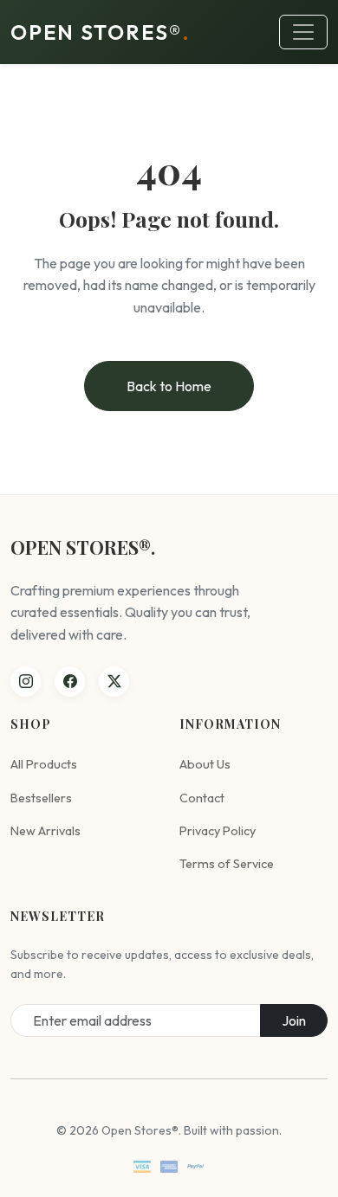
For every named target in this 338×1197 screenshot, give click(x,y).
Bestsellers (41, 798)
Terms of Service (226, 864)
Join (294, 1020)
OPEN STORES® (100, 32)
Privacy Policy (217, 831)
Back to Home (169, 386)
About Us (205, 764)
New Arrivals (45, 831)
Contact (201, 798)
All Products (43, 764)
